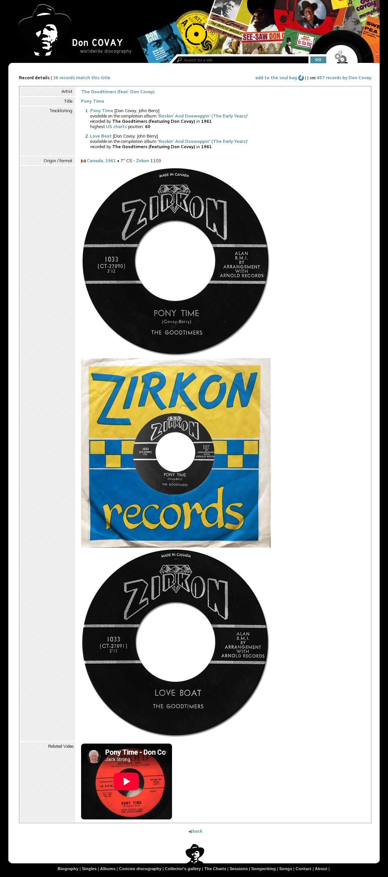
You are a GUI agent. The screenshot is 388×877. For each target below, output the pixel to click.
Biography (68, 868)
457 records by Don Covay (344, 77)
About (321, 868)
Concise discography (140, 868)
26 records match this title (81, 77)
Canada (95, 160)
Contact (303, 868)
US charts (116, 126)
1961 (110, 160)
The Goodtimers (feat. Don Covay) (118, 91)
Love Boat (101, 136)
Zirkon (142, 160)
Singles (89, 868)
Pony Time (92, 101)
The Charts (215, 868)
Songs (285, 868)
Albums (108, 868)
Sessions (239, 868)
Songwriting (263, 868)
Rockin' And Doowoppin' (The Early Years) (203, 116)
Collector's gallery (183, 868)
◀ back (195, 831)
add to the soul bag (276, 77)
